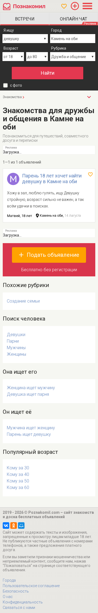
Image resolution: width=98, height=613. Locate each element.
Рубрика (58, 48)
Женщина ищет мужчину (31, 387)
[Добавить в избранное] (90, 174)
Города (9, 580)
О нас (8, 596)
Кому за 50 (18, 481)
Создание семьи (23, 301)
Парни (13, 341)
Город (56, 30)
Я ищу (9, 30)
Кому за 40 (18, 474)
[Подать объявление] (75, 6)
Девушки (16, 334)
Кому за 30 (18, 467)
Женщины (16, 354)
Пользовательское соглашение (31, 586)
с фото (16, 85)
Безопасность (16, 591)
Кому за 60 (18, 487)
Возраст (11, 48)
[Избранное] (64, 6)
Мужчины (16, 347)
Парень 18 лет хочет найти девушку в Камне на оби (52, 178)
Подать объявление (53, 255)
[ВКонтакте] (6, 525)
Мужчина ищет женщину (31, 427)
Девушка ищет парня (28, 394)
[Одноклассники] (13, 525)
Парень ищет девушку (29, 434)
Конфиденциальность (23, 602)
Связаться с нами (19, 607)
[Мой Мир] (21, 525)
